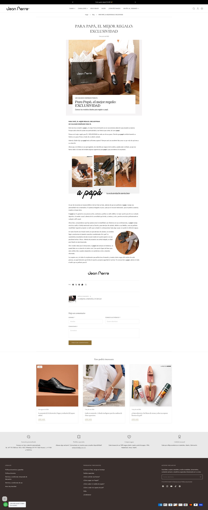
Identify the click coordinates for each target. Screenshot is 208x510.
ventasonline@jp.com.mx (79, 448)
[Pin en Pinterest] (79, 285)
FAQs (84, 491)
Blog (93, 14)
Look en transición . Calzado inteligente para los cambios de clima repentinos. (103, 414)
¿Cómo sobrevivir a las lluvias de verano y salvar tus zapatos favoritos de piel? (150, 414)
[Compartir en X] (76, 285)
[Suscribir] (200, 477)
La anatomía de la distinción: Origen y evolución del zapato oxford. (56, 414)
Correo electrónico (113, 317)
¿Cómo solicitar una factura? (91, 477)
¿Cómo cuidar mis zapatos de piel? (93, 487)
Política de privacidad (187, 482)
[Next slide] (135, 2)
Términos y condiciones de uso (14, 483)
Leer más (41, 419)
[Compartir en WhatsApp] (82, 285)
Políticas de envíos (10, 473)
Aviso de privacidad (10, 486)
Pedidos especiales (88, 473)
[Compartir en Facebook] (73, 285)
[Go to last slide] (73, 2)
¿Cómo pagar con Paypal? (91, 480)
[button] (194, 8)
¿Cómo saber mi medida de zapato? (93, 484)
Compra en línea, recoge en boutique (94, 470)
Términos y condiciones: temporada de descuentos (16, 478)
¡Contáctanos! (87, 495)
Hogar (86, 14)
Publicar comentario (80, 343)
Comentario (73, 326)
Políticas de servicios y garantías (14, 470)
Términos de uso (177, 482)
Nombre (72, 317)
